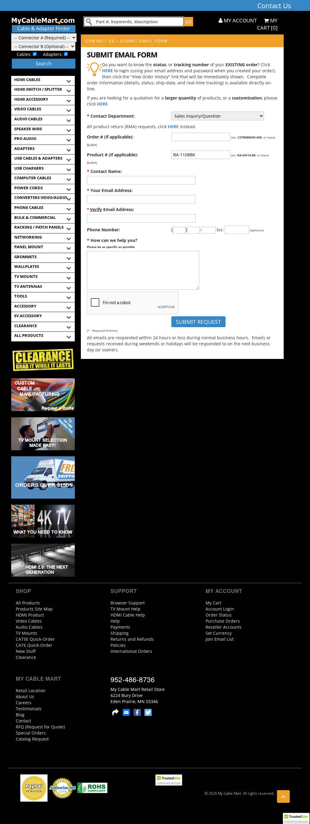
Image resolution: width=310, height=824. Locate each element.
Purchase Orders (223, 621)
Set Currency (219, 633)
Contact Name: (104, 171)
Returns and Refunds (132, 639)
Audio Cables (29, 627)
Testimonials (28, 709)
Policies (118, 645)
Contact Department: (111, 116)
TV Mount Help (125, 609)
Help (115, 621)
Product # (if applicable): (112, 155)
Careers (23, 702)
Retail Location (30, 690)
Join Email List (220, 639)
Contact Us (100, 40)
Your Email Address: (110, 190)
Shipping (119, 633)
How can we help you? (112, 243)
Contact (23, 721)
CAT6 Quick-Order (34, 645)
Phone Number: (103, 230)
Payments (120, 627)
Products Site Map (34, 609)
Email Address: (110, 209)
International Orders (131, 651)
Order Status (219, 615)
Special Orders (31, 733)
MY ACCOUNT (240, 20)
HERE (107, 70)
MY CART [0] (267, 24)
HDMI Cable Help (127, 615)
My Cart (213, 603)
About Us (25, 696)
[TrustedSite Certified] (296, 818)
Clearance (26, 657)
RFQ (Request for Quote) (40, 727)
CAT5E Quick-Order (35, 639)
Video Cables (29, 621)
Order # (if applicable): (110, 137)
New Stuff (26, 651)
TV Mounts (26, 633)
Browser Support (127, 603)
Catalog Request (32, 739)
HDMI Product (30, 615)
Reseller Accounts (224, 627)
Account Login (220, 609)
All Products (28, 603)
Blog (20, 715)
